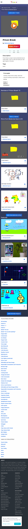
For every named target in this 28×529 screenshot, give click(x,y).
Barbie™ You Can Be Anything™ (8, 331)
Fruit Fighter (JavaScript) (7, 358)
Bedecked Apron (9, 43)
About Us (3, 476)
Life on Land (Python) (6, 385)
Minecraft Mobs (4, 499)
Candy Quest (4, 335)
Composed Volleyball (8, 307)
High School (18, 501)
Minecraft (3, 444)
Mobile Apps (4, 483)
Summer (17, 488)
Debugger (3, 424)
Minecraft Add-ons (5, 502)
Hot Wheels (3, 337)
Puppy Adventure (5, 407)
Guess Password (5, 259)
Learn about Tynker (14, 13)
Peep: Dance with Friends (7, 428)
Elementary (17, 497)
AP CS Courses (18, 502)
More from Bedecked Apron (14, 215)
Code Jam (3, 507)
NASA (2, 411)
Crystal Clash (4, 409)
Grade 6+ (3, 327)
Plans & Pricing (18, 485)
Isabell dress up (5, 305)
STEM (2, 426)
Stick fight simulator (6, 183)
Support (3, 478)
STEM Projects (18, 512)
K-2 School (17, 504)
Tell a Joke (3, 413)
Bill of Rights (4, 432)
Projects (14, 7)
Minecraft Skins (4, 496)
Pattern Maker (4, 422)
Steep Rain (5, 284)
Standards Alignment (20, 507)
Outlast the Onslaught (6, 381)
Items (2, 452)
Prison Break (5, 108)
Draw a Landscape (5, 393)
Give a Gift (17, 478)
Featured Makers (19, 483)
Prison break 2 (5, 160)
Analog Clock (4, 434)
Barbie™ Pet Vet (4, 329)
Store (2, 488)
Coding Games (4, 493)
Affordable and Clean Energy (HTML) (9, 387)
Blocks (2, 454)
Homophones (4, 399)
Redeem (17, 480)
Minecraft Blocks (5, 501)
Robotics (3, 446)
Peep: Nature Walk (5, 430)
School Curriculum (19, 494)
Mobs (2, 456)
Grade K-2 (3, 323)
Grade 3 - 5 (3, 325)
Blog (2, 475)
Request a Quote (19, 514)
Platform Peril (4, 383)
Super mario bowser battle (8, 207)
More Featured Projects (14, 313)
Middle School (18, 499)
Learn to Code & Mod (7, 439)
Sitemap (3, 485)
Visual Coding (4, 442)
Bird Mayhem (4, 415)
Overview (17, 475)
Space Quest (4, 368)
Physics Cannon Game (6, 403)
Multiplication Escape (6, 401)
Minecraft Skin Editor (6, 497)
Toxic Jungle (4, 344)
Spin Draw (3, 419)
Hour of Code (4, 509)
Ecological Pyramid (5, 397)
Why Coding (18, 481)
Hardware (3, 436)
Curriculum (17, 476)
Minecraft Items (4, 504)
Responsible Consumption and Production (11, 364)
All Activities (4, 321)
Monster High (4, 366)
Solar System (4, 405)
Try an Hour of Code (7, 318)
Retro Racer (3, 378)
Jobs (2, 481)
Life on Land (4, 360)
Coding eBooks (4, 486)
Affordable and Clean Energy (7, 362)
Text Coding (4, 448)
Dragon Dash (4, 340)
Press (2, 480)
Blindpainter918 (6, 237)
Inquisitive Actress (7, 261)
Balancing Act (4, 354)
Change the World (5, 374)
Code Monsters (4, 350)
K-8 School (17, 506)
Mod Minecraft (4, 346)
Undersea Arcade (5, 417)
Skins (2, 450)
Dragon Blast (4, 333)
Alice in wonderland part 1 (8, 235)
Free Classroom (18, 496)
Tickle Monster (4, 356)
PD (15, 509)
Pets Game (3, 370)
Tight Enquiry (6, 110)
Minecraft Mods (4, 506)
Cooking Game (4, 372)
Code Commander (5, 376)
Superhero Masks (5, 395)
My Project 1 (4, 282)
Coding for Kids (6, 7)
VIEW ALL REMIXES (14, 116)
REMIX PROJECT (14, 46)
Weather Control (5, 352)
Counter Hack (4, 342)
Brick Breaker (4, 348)
